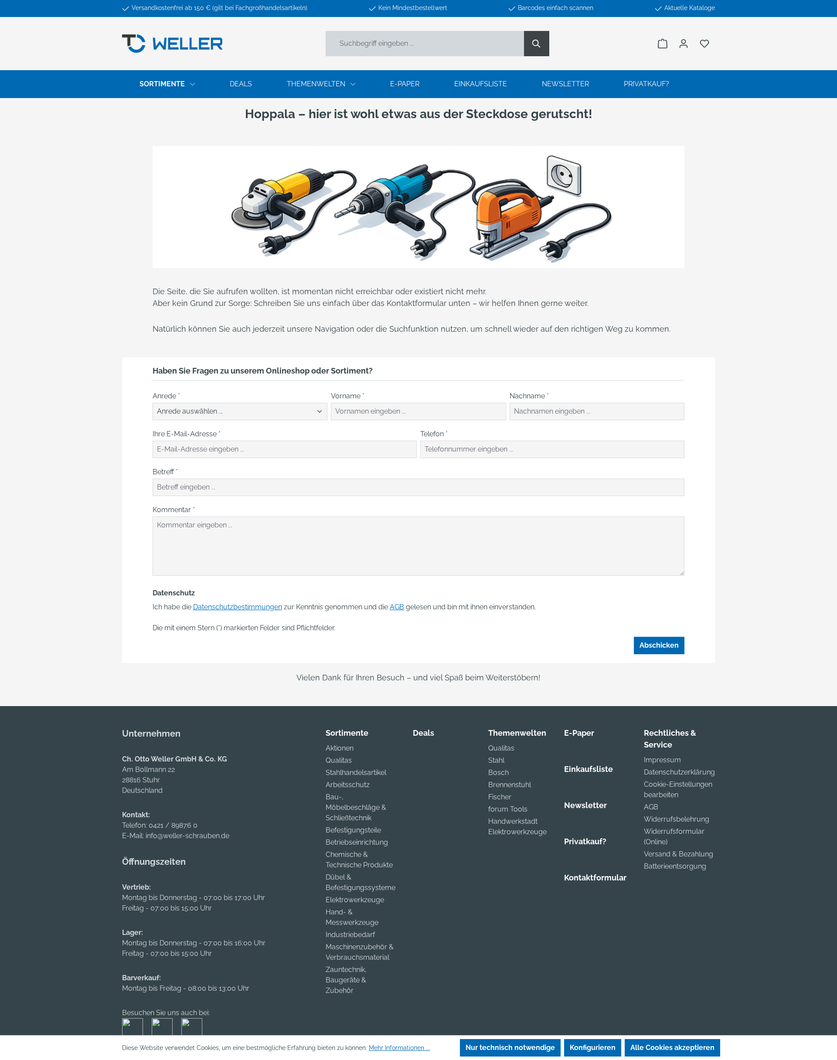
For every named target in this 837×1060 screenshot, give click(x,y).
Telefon (434, 434)
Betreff (165, 472)
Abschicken (659, 645)
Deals (423, 732)
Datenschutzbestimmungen (237, 607)
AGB (397, 607)
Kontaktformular (595, 877)
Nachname (529, 396)
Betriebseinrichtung (357, 842)
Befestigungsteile (353, 830)
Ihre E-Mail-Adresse (187, 434)
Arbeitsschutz (348, 785)
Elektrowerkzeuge (355, 900)
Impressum (662, 760)
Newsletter (585, 805)
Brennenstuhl (509, 785)
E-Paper (579, 732)
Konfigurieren (593, 1047)
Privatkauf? (585, 841)
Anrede (166, 396)
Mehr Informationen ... (399, 1047)
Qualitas (339, 760)
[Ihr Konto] (683, 43)
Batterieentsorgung (675, 866)
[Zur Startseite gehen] (172, 43)
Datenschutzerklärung (679, 772)
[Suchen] (536, 43)
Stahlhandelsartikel (356, 772)
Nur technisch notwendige (510, 1047)
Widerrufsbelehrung (676, 819)
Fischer (499, 797)
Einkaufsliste (588, 769)
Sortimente (347, 732)
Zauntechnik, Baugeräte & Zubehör (346, 980)
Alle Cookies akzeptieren (672, 1047)
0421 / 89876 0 (173, 825)
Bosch (498, 772)
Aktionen (340, 748)
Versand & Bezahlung (678, 854)
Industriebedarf (350, 935)
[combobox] (425, 43)
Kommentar (174, 510)
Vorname (347, 396)
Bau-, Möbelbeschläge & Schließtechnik (356, 807)
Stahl (496, 760)
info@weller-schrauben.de (187, 836)
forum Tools (507, 809)
